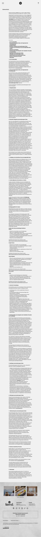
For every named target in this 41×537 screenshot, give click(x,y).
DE (38, 2)
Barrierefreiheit (27, 523)
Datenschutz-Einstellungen (18, 523)
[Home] (20, 3)
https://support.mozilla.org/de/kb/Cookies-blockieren (18, 240)
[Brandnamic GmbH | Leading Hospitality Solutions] (6, 528)
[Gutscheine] (13, 508)
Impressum (7, 523)
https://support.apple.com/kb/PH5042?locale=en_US (18, 282)
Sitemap (23, 523)
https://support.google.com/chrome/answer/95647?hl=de (19, 254)
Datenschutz (11, 523)
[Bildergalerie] (22, 508)
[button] (3, 3)
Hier (25, 224)
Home (18, 497)
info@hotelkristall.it (18, 67)
